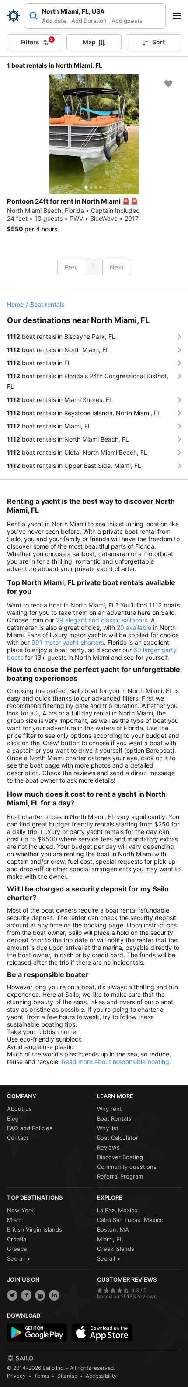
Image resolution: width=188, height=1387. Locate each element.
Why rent (109, 1108)
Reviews (108, 1147)
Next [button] (117, 267)
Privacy (16, 1376)
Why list (107, 1128)
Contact (17, 1137)
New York (20, 1210)
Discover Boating (120, 1157)
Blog (13, 1118)
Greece (17, 1248)
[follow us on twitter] (12, 1295)
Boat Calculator (117, 1137)
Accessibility (101, 1376)
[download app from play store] (37, 1332)
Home (15, 304)
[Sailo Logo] (13, 15)
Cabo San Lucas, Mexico (130, 1219)
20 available (134, 627)
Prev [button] (71, 267)
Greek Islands (115, 1248)
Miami (15, 1219)
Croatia (16, 1239)
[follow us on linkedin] (54, 1295)
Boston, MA (113, 1229)
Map (89, 42)
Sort (158, 42)
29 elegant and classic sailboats (101, 620)
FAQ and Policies (29, 1128)
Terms (41, 1376)
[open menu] (179, 16)
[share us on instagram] (40, 1295)
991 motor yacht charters (67, 642)
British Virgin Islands (34, 1229)
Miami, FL (110, 1239)
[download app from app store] (102, 1332)
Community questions (127, 1166)
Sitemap (67, 1376)
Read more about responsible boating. (116, 1061)
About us (19, 1108)
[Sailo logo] (20, 1358)
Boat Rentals (114, 1118)
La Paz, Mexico (117, 1210)
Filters (37, 41)
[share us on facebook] (26, 1295)
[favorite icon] (168, 84)
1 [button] (93, 267)
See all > (19, 1258)
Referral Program (120, 1176)
